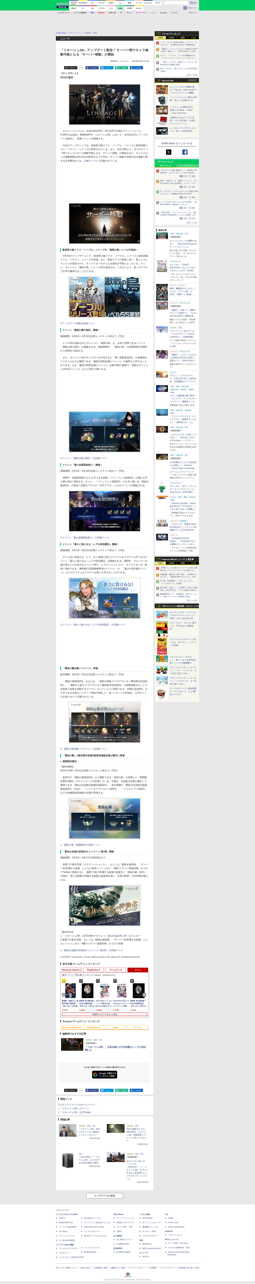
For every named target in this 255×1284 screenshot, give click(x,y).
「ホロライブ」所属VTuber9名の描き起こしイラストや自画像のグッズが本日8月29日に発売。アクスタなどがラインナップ (183, 530)
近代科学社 (117, 1248)
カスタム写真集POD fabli (178, 1248)
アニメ (138, 970)
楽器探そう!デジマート (125, 1222)
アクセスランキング (171, 34)
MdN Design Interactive (151, 1248)
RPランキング (165, 166)
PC (121, 13)
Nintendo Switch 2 (71, 970)
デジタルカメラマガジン (68, 1248)
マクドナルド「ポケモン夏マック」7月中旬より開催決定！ (183, 626)
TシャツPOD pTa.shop (177, 1243)
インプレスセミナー (92, 1231)
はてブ (108, 68)
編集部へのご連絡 (118, 1268)
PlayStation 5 (93, 970)
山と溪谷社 (117, 1236)
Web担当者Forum (66, 1222)
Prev (64, 994)
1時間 (160, 38)
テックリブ (143, 1253)
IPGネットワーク (172, 1239)
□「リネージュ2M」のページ (73, 1108)
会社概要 (152, 1268)
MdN (141, 1240)
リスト (81, 68)
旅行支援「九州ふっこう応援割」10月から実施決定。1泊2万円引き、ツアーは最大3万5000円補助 (179, 590)
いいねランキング (188, 166)
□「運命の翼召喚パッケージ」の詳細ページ (83, 749)
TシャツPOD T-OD (124, 1227)
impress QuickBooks (176, 1227)
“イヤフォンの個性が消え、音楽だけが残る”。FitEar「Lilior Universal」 (182, 110)
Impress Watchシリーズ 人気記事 (178, 559)
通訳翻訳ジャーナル (150, 1227)
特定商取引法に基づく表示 (189, 1268)
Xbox (115, 1027)
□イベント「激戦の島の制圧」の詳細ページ (83, 458)
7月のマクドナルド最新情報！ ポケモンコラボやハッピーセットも (180, 607)
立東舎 (119, 1231)
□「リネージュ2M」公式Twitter (74, 1112)
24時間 (171, 38)
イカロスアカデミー (150, 1236)
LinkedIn (138, 68)
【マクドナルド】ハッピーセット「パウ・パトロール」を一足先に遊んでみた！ (183, 670)
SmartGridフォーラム (92, 1218)
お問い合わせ (85, 1268)
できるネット (64, 1253)
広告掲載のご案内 (101, 1268)
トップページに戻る (104, 1195)
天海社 (170, 1218)
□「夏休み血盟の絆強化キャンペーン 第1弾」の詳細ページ (91, 950)
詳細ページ (90, 161)
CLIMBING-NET (122, 1244)
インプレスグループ (167, 1268)
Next (145, 994)
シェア (94, 68)
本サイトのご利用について (66, 1268)
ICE (166, 1214)
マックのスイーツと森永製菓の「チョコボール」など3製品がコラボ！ (183, 691)
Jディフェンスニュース (151, 1222)
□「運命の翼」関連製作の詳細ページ (80, 845)
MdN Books (147, 1244)
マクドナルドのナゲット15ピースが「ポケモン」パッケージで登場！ (183, 642)
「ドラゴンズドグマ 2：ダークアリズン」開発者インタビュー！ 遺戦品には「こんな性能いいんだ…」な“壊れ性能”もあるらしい (183, 422)
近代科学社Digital (123, 1252)
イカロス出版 (144, 1214)
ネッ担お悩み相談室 (67, 1240)
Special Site (168, 80)
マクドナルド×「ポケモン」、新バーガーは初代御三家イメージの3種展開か (183, 660)
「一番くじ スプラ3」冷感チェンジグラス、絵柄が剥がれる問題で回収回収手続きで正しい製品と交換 (178, 64)
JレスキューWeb (149, 1231)
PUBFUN (169, 1231)
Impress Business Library (94, 1227)
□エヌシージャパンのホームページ (76, 1104)
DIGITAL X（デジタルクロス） (96, 1236)
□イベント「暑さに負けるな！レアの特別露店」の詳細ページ (93, 624)
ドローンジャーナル (67, 1236)
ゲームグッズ (115, 970)
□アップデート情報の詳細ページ (77, 323)
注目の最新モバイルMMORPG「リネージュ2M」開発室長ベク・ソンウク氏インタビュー (137, 1135)
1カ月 (193, 38)
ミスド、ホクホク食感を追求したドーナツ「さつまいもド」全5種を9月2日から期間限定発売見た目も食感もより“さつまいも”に (178, 44)
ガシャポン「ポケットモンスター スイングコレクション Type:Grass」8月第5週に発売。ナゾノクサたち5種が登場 (183, 492)
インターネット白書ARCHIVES (71, 1257)
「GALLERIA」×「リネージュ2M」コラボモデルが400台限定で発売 (89, 1160)
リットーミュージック (125, 1218)
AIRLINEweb (147, 1218)
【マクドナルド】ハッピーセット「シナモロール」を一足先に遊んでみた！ (183, 681)
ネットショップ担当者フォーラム (97, 1222)
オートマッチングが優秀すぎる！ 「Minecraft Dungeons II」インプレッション (183, 244)
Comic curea (173, 1222)
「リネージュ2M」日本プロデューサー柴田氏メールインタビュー (89, 1132)
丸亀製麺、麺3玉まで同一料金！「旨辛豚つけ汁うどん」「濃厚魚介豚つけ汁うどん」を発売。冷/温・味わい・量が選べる (178, 577)
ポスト (72, 68)
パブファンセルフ (175, 1235)
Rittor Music (118, 1214)
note (123, 68)
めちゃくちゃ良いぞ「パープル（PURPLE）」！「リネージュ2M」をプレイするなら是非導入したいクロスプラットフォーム (137, 1170)
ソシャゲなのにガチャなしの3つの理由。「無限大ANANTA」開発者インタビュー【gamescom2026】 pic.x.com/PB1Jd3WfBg (178, 204)
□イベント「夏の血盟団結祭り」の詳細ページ (84, 537)
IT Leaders (63, 1231)
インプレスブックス (92, 1248)
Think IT (62, 1218)
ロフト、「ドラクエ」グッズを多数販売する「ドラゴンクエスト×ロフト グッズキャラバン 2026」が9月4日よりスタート (178, 57)
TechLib (145, 1256)
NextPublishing (90, 1252)
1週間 (182, 38)
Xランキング (168, 162)
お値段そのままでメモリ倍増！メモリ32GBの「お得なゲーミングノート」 (183, 120)
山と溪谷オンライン (124, 1239)
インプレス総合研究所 (68, 1227)
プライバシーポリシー (137, 1268)
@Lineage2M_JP (117, 936)
